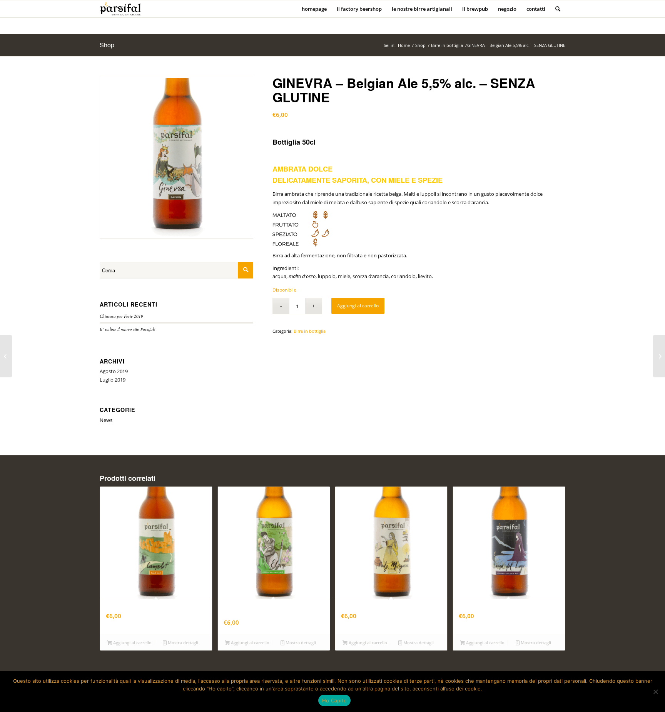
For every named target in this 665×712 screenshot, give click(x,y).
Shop (107, 44)
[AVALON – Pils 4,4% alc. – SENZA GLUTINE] (659, 356)
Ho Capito (334, 700)
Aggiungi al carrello (358, 305)
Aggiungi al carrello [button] (132, 642)
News (106, 420)
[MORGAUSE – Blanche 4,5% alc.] (6, 356)
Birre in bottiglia (447, 45)
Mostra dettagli (182, 642)
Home (404, 45)
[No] (655, 691)
